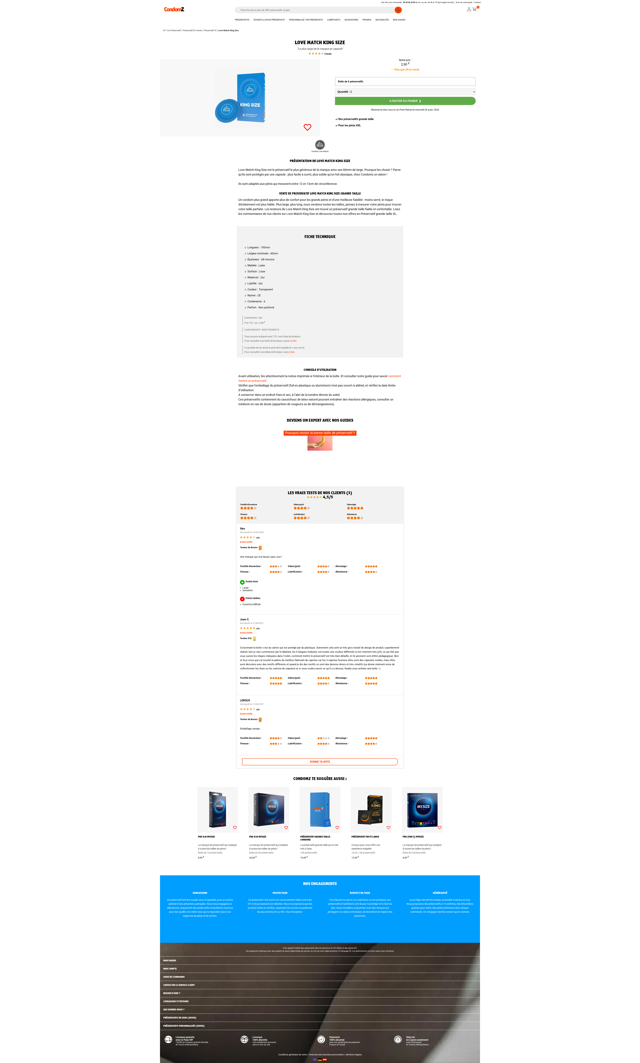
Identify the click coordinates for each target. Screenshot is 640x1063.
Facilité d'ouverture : (251, 566)
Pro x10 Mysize (206, 836)
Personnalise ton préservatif (306, 19)
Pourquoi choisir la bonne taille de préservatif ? (320, 433)
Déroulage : (341, 566)
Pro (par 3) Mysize (413, 836)
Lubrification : (295, 571)
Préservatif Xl (210, 30)
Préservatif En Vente (192, 30)
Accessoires (351, 19)
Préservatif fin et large (365, 836)
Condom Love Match (320, 151)
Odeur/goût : (294, 566)
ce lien (293, 341)
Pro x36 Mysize (257, 836)
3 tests (328, 53)
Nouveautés (382, 19)
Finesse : (245, 571)
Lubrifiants (333, 19)
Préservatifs (242, 19)
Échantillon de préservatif (269, 19)
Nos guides (399, 19)
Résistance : (341, 571)
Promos (366, 19)
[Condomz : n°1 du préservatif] (174, 11)
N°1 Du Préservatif (172, 30)
